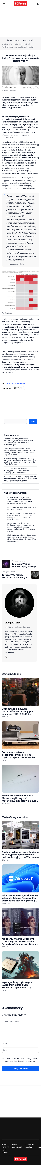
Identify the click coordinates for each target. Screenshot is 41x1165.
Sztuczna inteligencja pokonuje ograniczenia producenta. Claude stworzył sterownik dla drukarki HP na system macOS (21, 527)
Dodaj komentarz (20, 1068)
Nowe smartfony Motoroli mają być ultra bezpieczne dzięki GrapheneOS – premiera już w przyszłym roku (21, 516)
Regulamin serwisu (30, 1145)
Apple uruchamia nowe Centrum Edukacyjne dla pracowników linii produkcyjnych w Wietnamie (16, 470)
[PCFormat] (20, 1159)
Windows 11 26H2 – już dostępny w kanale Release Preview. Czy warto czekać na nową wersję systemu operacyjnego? (20, 478)
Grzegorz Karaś (12, 622)
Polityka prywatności (17, 1145)
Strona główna (13, 40)
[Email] (34, 87)
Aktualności (28, 40)
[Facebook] (24, 87)
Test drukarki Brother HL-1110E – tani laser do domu (21, 508)
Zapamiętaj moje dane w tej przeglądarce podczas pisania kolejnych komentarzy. (19, 1059)
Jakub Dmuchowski (14, 523)
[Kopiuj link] (37, 87)
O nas (39, 1145)
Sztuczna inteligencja (16, 383)
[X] (27, 87)
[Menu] (4, 4)
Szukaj (33, 421)
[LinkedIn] (30, 87)
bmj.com (32, 319)
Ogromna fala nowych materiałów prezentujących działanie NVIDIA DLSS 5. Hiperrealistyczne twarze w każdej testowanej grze (19, 442)
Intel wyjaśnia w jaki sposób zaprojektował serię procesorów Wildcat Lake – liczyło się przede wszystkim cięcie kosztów (19, 500)
